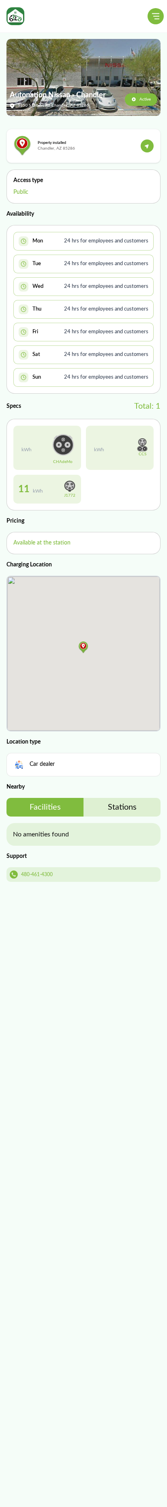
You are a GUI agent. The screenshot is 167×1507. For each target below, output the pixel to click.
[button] (83, 647)
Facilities (45, 807)
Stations (122, 807)
